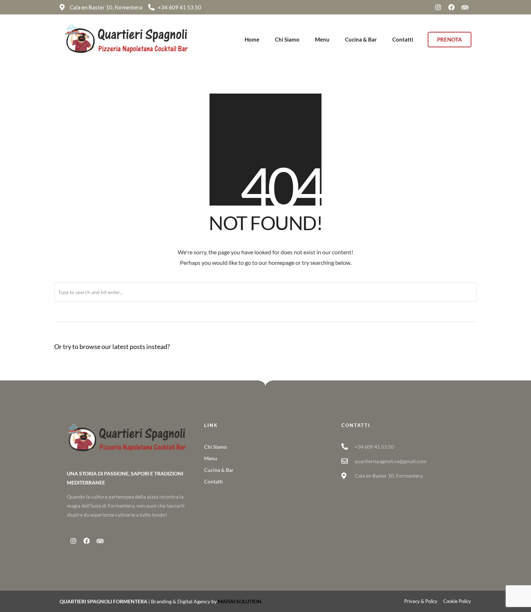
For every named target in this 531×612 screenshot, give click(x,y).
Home (252, 39)
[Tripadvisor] (464, 7)
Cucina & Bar (361, 39)
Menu (322, 39)
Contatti (402, 39)
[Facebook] (451, 7)
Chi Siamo (287, 39)
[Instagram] (438, 7)
